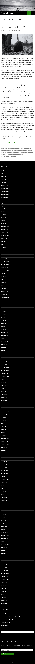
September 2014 (5, 579)
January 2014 (4, 603)
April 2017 (3, 494)
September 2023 (5, 270)
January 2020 (4, 400)
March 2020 (4, 394)
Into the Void (4, 625)
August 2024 (4, 238)
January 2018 (4, 467)
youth (13, 156)
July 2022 (3, 312)
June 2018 (3, 453)
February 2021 (4, 362)
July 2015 (3, 550)
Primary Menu (33, 13)
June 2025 (3, 209)
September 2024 (5, 235)
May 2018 (3, 456)
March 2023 (4, 288)
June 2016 (3, 517)
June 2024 (3, 244)
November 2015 (5, 538)
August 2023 (4, 273)
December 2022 (5, 297)
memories (13, 152)
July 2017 (3, 485)
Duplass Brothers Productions (10, 150)
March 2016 (4, 526)
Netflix (4, 154)
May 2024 (3, 247)
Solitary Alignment (7, 13)
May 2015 (3, 556)
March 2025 (4, 217)
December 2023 (5, 261)
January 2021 (4, 364)
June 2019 (3, 420)
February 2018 (4, 464)
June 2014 (3, 588)
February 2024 (4, 256)
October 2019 (4, 409)
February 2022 (4, 326)
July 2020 (3, 382)
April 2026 (3, 179)
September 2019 (5, 412)
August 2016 (4, 512)
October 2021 (4, 338)
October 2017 (4, 476)
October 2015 (4, 541)
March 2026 (4, 182)
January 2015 (4, 567)
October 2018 (4, 441)
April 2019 (3, 426)
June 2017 (3, 488)
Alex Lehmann (21, 148)
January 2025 (4, 223)
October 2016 (4, 509)
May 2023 (3, 282)
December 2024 (5, 226)
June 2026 (3, 173)
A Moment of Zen (5, 622)
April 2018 (3, 459)
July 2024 (3, 241)
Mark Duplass (5, 152)
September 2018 (5, 444)
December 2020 (5, 367)
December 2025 (5, 191)
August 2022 (4, 309)
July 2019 (3, 417)
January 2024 (4, 259)
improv (22, 150)
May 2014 (3, 591)
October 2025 (4, 197)
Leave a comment (17, 30)
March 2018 (4, 462)
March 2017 (4, 497)
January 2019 (4, 435)
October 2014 (4, 576)
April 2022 (3, 320)
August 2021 (4, 344)
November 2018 (5, 438)
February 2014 (4, 600)
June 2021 (3, 350)
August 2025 (4, 203)
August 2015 (4, 547)
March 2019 (4, 429)
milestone (20, 152)
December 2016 (5, 506)
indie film (28, 150)
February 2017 (4, 500)
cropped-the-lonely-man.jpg (7, 662)
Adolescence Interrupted (8, 143)
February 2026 (4, 185)
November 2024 (5, 229)
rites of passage (20, 154)
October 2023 (4, 267)
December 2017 (5, 470)
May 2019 (3, 423)
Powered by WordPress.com (20, 662)
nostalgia (10, 154)
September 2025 (5, 200)
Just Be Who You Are (6, 613)
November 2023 (5, 264)
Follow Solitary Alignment (7, 653)
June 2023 (3, 279)
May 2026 (3, 176)
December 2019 (5, 403)
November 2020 (5, 370)
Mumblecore (29, 152)
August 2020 (4, 379)
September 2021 (5, 341)
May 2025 (3, 211)
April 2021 (3, 356)
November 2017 (5, 473)
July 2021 (3, 347)
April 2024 (3, 250)
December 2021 (5, 332)
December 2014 (5, 570)
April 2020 (3, 391)
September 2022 (5, 306)
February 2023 (4, 291)
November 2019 (5, 406)
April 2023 (3, 285)
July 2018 (3, 450)
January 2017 (4, 503)
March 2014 (4, 597)
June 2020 (3, 385)
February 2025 (4, 220)
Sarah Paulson (6, 156)
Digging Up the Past (15, 27)
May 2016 (3, 520)
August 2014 (4, 582)
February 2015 (4, 565)
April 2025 (3, 214)
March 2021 (4, 359)
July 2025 (3, 206)
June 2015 (3, 553)
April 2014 (3, 594)
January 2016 (4, 532)
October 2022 (4, 303)
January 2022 (4, 329)
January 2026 (4, 188)
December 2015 (5, 535)
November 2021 (5, 335)
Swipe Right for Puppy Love (8, 619)
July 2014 (3, 585)
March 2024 (4, 253)
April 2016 (3, 523)
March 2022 (4, 323)
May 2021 (3, 353)
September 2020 (5, 376)
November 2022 (5, 300)
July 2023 (3, 276)
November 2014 (5, 573)
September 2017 (5, 479)
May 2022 (3, 317)
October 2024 (4, 232)
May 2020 (3, 388)
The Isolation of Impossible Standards (10, 616)
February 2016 (4, 529)
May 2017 (3, 491)
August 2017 (4, 482)
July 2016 (3, 515)
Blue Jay (28, 148)
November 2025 (5, 194)
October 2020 (4, 373)
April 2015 (3, 559)
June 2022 (3, 314)
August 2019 (4, 414)
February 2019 (4, 432)
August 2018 (4, 447)
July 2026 (3, 170)
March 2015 (4, 562)
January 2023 (4, 294)
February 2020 (4, 397)
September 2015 (5, 544)
